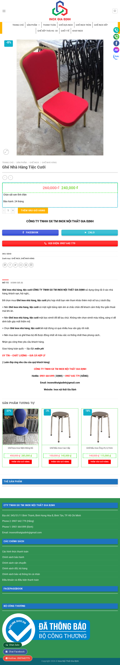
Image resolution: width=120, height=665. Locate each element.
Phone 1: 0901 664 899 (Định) (17, 526)
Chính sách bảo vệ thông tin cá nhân (21, 574)
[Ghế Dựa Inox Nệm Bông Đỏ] (20, 427)
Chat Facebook (17, 651)
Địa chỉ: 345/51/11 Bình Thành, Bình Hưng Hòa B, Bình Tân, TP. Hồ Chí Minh (41, 515)
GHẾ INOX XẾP (101, 25)
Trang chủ (18, 25)
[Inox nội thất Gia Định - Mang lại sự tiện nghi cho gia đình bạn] (60, 11)
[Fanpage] (116, 43)
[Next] (117, 439)
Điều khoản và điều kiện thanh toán (20, 579)
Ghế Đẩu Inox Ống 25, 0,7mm (99, 448)
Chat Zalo (14, 645)
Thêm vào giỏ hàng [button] (20, 462)
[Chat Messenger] (116, 50)
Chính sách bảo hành (13, 557)
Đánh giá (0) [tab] (17, 282)
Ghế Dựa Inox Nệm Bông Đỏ (20, 448)
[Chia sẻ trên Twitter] (15, 265)
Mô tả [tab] (5, 282)
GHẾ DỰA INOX (66, 25)
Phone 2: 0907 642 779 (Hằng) (18, 521)
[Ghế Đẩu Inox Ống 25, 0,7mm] (99, 427)
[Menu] (4, 11)
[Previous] (2, 439)
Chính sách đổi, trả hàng (14, 568)
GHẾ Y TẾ (65, 31)
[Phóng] (6, 152)
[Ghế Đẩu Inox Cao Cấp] (60, 427)
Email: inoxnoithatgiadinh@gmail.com (22, 532)
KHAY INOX (77, 31)
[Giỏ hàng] (115, 11)
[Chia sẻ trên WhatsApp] (4, 265)
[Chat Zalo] (116, 56)
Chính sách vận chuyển (14, 562)
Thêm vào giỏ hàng (33, 210)
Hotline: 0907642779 (19, 658)
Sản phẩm (32, 25)
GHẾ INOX (34, 162)
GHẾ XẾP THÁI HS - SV (47, 31)
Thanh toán (49, 25)
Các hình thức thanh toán (15, 551)
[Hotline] (116, 30)
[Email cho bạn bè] (20, 265)
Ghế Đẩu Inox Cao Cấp (60, 448)
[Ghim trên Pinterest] (26, 265)
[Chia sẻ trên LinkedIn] (31, 265)
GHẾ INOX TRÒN (83, 25)
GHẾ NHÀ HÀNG (49, 162)
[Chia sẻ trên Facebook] (10, 265)
